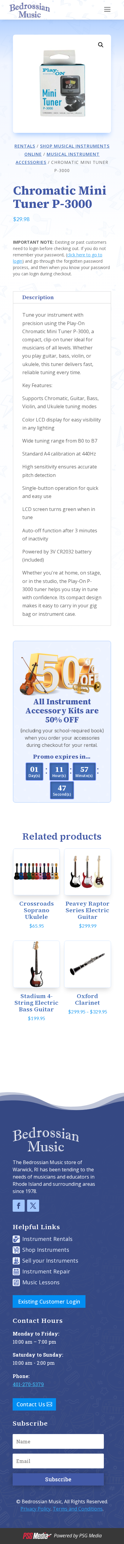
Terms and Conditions (78, 1508)
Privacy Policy (35, 1508)
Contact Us (31, 1404)
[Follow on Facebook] (19, 1206)
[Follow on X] (33, 1206)
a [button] (107, 10)
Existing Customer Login (49, 1301)
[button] (100, 44)
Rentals (24, 146)
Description (38, 297)
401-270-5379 (28, 1384)
